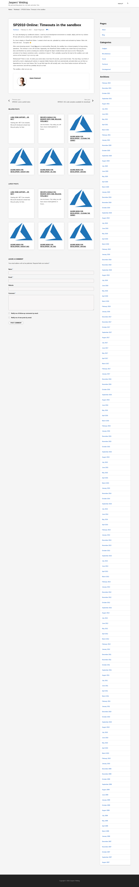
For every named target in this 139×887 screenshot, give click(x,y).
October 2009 (106, 779)
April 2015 (105, 478)
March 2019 (105, 244)
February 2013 (106, 582)
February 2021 (106, 135)
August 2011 (105, 675)
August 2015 (105, 457)
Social (104, 59)
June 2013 (105, 566)
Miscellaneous (106, 54)
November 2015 (106, 441)
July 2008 (105, 815)
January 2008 (106, 836)
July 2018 (105, 280)
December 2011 (106, 654)
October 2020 (106, 150)
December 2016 (106, 379)
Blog (103, 35)
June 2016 (105, 405)
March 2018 (105, 301)
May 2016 (105, 410)
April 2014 (105, 524)
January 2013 (106, 587)
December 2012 (106, 592)
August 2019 (105, 218)
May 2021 (105, 119)
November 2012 (106, 597)
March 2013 (105, 576)
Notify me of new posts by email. (21, 317)
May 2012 (105, 628)
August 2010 (105, 727)
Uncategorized (106, 69)
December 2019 (106, 197)
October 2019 (106, 207)
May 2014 (105, 519)
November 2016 (106, 384)
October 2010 (106, 717)
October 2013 (106, 550)
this (36, 46)
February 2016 (106, 426)
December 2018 (106, 259)
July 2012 (105, 618)
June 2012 (105, 623)
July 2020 (105, 166)
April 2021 (105, 124)
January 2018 (106, 311)
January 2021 (106, 140)
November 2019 (106, 202)
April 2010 (105, 748)
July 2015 (105, 462)
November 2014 (106, 493)
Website (10, 285)
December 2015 (106, 436)
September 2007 (107, 857)
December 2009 (106, 769)
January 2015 (106, 488)
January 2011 (106, 706)
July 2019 (105, 223)
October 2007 (106, 852)
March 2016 (105, 420)
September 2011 (107, 670)
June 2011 (105, 685)
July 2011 (105, 680)
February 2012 (106, 644)
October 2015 (106, 446)
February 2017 (106, 369)
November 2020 (106, 145)
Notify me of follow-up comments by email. (24, 313)
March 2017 (105, 363)
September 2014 (107, 504)
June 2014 (105, 514)
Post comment (16, 323)
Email (10, 277)
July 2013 (105, 561)
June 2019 (105, 228)
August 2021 (105, 104)
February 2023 (106, 83)
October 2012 (106, 602)
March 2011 (105, 696)
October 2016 (106, 389)
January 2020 (106, 192)
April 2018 (105, 296)
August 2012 (105, 613)
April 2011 (105, 691)
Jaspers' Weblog (18, 2)
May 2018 (105, 291)
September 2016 (107, 394)
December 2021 (106, 88)
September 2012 (107, 607)
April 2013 (105, 571)
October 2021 (106, 93)
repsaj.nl (120, 3)
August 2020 (105, 161)
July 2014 (105, 509)
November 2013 (106, 545)
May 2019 (105, 233)
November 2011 (106, 659)
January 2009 (106, 800)
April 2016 (105, 415)
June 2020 (105, 171)
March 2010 (105, 753)
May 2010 (105, 743)
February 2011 (106, 701)
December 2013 (106, 540)
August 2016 (105, 400)
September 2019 (107, 213)
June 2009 (105, 795)
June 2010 (105, 737)
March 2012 (105, 639)
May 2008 (105, 821)
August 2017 (105, 337)
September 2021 (107, 98)
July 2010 (105, 732)
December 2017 (106, 317)
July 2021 (105, 109)
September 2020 (107, 155)
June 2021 (105, 114)
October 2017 (106, 327)
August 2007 (105, 862)
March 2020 (105, 187)
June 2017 (105, 348)
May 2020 (105, 176)
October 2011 (106, 665)
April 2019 (105, 239)
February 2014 (106, 530)
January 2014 (106, 535)
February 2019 (106, 249)
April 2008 (105, 826)
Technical (16, 30)
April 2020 (105, 182)
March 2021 (105, 130)
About (104, 30)
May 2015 (105, 472)
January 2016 (106, 431)
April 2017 (105, 358)
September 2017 (107, 332)
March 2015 (105, 483)
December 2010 (106, 711)
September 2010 (107, 722)
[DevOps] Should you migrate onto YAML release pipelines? (51, 119)
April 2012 (105, 634)
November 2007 (106, 847)
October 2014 (106, 498)
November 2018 (106, 265)
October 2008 (106, 805)
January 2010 (106, 763)
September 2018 (107, 270)
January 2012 (106, 649)
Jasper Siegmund (35, 78)
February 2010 (106, 758)
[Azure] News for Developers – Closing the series (80, 138)
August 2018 (105, 275)
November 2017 (106, 322)
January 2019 (106, 254)
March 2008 (105, 831)
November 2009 (106, 774)
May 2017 (105, 353)
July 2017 (105, 342)
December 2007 (106, 841)
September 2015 (107, 452)
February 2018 (106, 306)
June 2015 (105, 467)
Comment (11, 293)
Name (10, 269)
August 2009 (105, 789)
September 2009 (107, 784)
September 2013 (107, 556)
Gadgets (104, 48)
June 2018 (105, 285)
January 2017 (106, 374)
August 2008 (105, 810)
